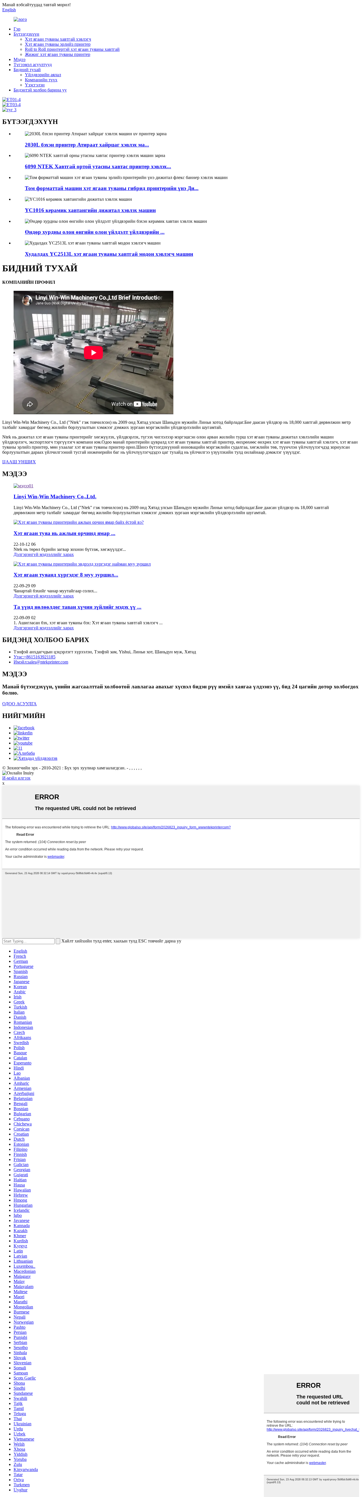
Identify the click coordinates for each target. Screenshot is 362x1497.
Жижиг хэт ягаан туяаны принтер (57, 54)
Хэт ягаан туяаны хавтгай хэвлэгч (58, 39)
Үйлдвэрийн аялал (43, 74)
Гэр (17, 29)
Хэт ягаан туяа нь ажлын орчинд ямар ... (64, 533)
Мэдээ (19, 59)
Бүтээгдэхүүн (26, 34)
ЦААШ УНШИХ (19, 461)
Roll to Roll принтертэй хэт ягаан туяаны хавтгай (72, 49)
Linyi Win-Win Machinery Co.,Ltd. (55, 496)
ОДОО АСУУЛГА (19, 703)
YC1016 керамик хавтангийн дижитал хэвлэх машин (90, 210)
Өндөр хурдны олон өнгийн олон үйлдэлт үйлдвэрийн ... (95, 232)
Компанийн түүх (41, 79)
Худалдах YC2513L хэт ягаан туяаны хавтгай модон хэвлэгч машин (109, 254)
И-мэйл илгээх (16, 778)
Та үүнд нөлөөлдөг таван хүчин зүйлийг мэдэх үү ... (77, 607)
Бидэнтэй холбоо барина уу (40, 90)
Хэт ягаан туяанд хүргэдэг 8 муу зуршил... (66, 575)
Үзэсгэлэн (35, 84)
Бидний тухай (27, 69)
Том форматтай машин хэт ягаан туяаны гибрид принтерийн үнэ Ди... (112, 188)
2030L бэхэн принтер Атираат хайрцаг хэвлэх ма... (87, 145)
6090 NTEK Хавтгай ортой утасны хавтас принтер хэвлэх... (98, 166)
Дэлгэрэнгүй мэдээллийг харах (44, 554)
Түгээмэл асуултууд (33, 64)
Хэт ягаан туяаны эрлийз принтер (57, 44)
